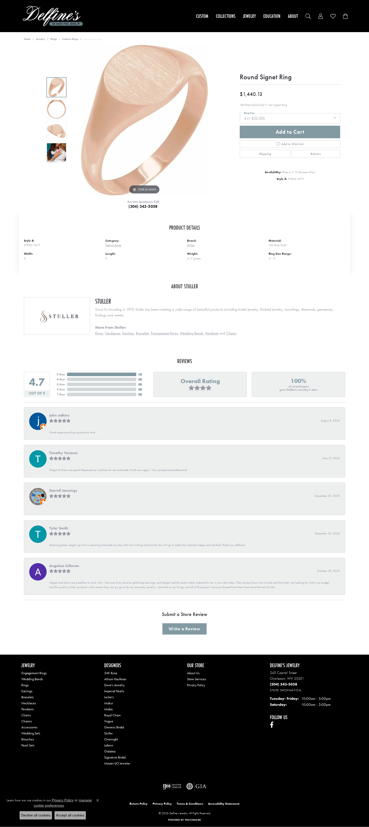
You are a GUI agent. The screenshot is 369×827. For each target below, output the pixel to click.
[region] (144, 120)
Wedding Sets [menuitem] (30, 733)
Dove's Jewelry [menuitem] (114, 685)
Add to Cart (290, 132)
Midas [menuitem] (108, 709)
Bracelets (142, 333)
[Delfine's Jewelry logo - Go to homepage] (54, 16)
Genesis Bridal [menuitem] (114, 727)
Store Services (196, 679)
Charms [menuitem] (26, 721)
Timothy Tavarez (63, 452)
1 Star (61, 394)
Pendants (211, 333)
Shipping (265, 154)
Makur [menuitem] (108, 703)
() (140, 374)
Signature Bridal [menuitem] (115, 757)
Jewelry (249, 16)
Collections (225, 16)
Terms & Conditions (190, 804)
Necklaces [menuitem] (28, 703)
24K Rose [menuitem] (110, 673)
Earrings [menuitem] (26, 691)
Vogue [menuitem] (108, 721)
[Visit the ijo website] (172, 786)
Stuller (191, 245)
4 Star (61, 379)
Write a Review (184, 629)
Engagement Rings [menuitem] (34, 673)
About (293, 16)
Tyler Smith (58, 528)
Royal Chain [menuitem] (112, 715)
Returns (316, 154)
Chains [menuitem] (26, 715)
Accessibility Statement (223, 804)
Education (271, 16)
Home (27, 39)
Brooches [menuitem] (27, 739)
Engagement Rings (164, 333)
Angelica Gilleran (64, 565)
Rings (53, 39)
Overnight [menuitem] (111, 739)
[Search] (308, 16)
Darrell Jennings (63, 490)
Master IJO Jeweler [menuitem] (117, 763)
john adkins (59, 415)
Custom (202, 16)
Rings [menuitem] (25, 685)
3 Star (61, 384)
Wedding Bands (191, 333)
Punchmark (193, 819)
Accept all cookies (70, 815)
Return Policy (139, 804)
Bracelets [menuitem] (27, 697)
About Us (193, 673)
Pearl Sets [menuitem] (27, 745)
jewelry (40, 39)
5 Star (61, 374)
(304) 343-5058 (143, 206)
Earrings (128, 333)
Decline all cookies (35, 815)
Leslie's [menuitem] (109, 697)
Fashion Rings (70, 39)
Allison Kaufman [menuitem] (115, 679)
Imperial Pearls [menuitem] (114, 691)
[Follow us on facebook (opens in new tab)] (272, 725)
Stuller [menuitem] (108, 733)
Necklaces (112, 333)
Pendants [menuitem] (27, 709)
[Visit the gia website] (196, 786)
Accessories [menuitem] (29, 727)
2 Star (61, 389)
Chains (231, 333)
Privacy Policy (196, 685)
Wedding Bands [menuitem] (32, 679)
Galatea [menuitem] (109, 751)
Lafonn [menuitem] (108, 745)
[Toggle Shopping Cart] (345, 16)
